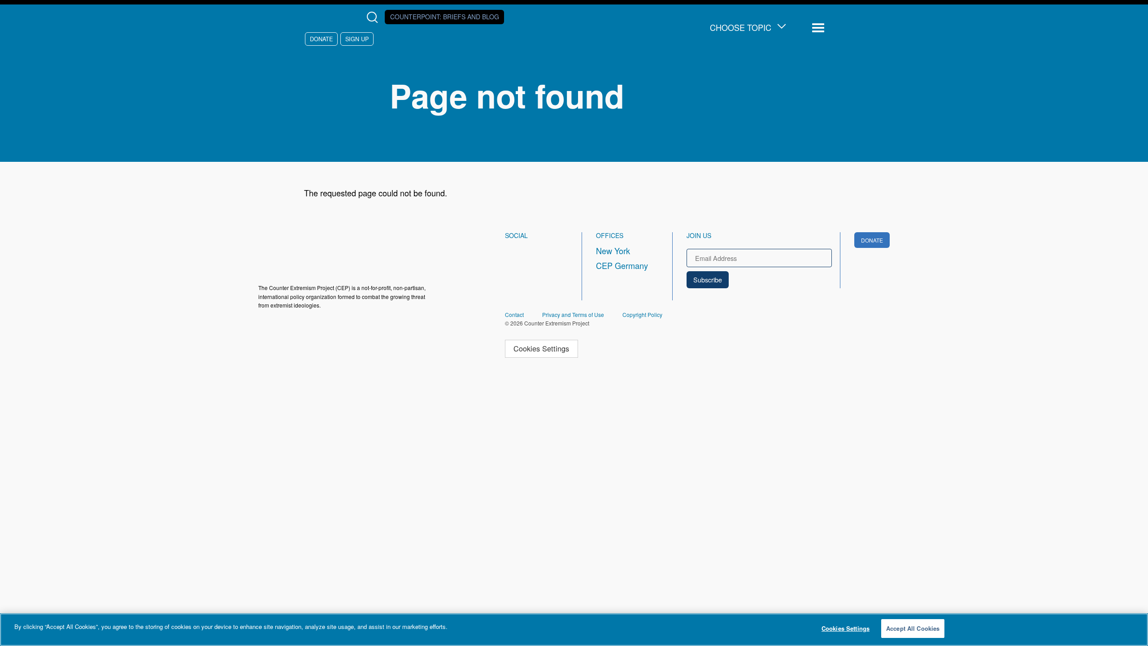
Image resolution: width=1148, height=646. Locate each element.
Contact (514, 314)
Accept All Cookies (912, 628)
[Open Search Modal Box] (374, 17)
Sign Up (357, 39)
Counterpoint (444, 16)
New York (613, 250)
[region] (574, 629)
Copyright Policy (642, 314)
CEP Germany (622, 265)
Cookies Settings (541, 348)
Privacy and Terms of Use (573, 314)
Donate (321, 39)
